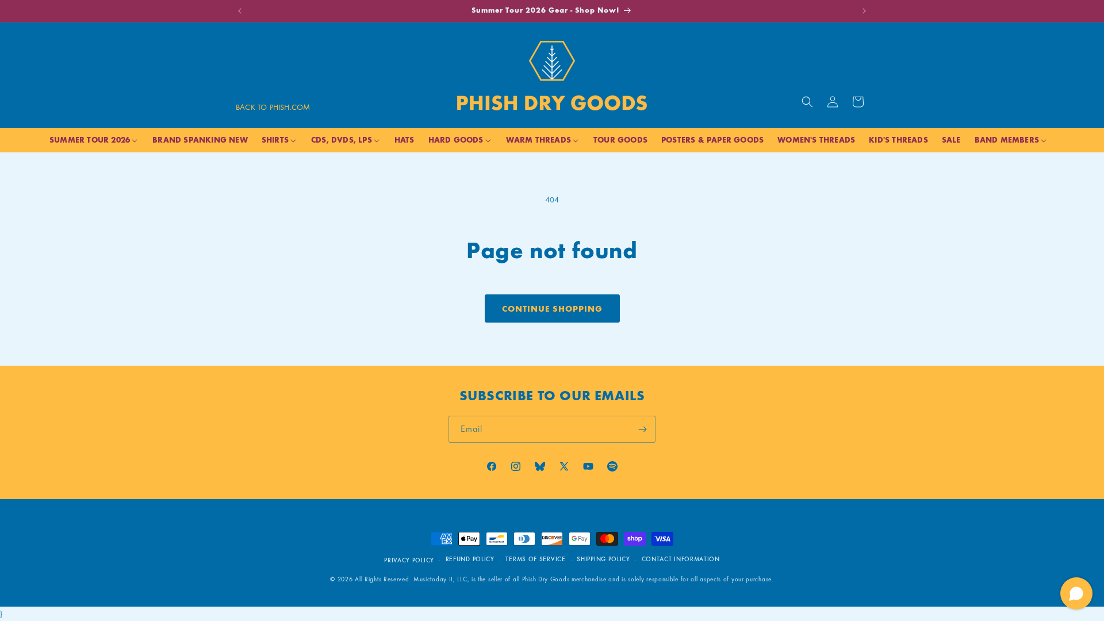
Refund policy (470, 560)
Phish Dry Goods (546, 580)
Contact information (681, 560)
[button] (807, 101)
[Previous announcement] (239, 11)
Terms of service (535, 560)
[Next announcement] (864, 11)
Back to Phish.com (273, 107)
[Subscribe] (642, 429)
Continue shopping (552, 309)
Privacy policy (409, 560)
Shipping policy (603, 560)
